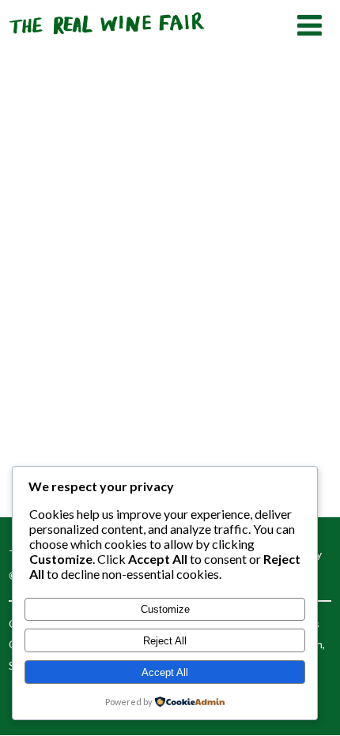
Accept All (165, 672)
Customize (165, 609)
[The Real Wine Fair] (107, 40)
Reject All (165, 641)
